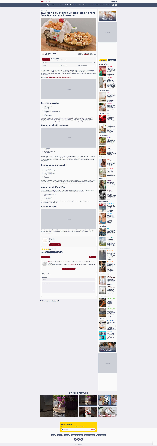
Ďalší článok (92, 257)
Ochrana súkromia (89, 435)
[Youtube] (114, 1)
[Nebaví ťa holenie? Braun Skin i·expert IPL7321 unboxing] (88, 412)
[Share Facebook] (46, 252)
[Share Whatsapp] (49, 252)
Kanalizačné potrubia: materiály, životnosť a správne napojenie (110, 303)
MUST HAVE (109, 103)
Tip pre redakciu (101, 435)
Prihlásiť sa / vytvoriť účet (68, 268)
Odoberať (93, 429)
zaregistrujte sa (72, 264)
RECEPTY (109, 137)
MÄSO (59, 5)
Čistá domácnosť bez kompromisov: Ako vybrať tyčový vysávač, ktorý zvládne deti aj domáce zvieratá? (111, 326)
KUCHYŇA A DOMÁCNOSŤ (100, 5)
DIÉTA (79, 5)
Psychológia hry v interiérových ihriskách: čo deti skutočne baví (111, 232)
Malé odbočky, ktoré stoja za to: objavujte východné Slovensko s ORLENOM (111, 208)
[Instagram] (116, 1)
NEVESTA (109, 92)
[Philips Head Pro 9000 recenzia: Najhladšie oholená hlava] (107, 400)
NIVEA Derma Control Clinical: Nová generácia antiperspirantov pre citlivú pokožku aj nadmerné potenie (111, 219)
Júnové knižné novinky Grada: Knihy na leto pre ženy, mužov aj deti (111, 336)
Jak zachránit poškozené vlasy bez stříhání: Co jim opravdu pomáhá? (111, 163)
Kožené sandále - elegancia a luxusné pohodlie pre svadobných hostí (111, 108)
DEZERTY (74, 5)
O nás (53, 435)
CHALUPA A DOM (111, 298)
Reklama (67, 435)
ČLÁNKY (109, 180)
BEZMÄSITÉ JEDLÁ (66, 5)
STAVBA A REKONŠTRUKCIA (111, 277)
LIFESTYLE (109, 66)
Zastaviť (44, 65)
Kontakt (60, 435)
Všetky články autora (55, 244)
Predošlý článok (45, 257)
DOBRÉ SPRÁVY (110, 203)
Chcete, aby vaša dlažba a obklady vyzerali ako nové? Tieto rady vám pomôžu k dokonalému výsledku (111, 255)
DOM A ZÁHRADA (111, 238)
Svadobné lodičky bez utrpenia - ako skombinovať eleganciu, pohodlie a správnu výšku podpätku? (111, 97)
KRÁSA (108, 159)
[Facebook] (112, 1)
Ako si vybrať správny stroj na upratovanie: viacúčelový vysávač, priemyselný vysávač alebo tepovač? (111, 267)
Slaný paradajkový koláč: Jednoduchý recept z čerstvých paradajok (111, 151)
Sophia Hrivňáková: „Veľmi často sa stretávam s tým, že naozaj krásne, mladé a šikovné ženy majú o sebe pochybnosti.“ (111, 83)
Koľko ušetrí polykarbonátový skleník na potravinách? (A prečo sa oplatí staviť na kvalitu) (111, 242)
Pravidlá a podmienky (77, 435)
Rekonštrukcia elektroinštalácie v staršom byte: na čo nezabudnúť (111, 282)
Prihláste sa (51, 261)
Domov (42, 10)
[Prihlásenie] (113, 5)
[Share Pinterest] (55, 252)
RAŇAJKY (48, 5)
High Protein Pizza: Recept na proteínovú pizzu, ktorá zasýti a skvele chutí (111, 141)
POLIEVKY (54, 5)
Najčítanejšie (103, 60)
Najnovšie (112, 60)
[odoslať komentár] (93, 291)
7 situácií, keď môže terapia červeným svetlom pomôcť (111, 119)
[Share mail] (61, 252)
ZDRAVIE (109, 115)
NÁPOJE (84, 5)
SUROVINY (90, 5)
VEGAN (109, 5)
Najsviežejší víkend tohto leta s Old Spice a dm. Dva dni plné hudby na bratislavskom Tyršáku (111, 71)
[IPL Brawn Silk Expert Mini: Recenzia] (107, 412)
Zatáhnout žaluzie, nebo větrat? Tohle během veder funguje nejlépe (111, 173)
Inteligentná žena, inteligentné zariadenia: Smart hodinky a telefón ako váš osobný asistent (111, 195)
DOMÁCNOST (110, 168)
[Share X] (52, 252)
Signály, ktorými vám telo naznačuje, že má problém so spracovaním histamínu (111, 129)
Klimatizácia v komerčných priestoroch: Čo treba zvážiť (110, 291)
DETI (108, 228)
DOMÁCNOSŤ (110, 250)
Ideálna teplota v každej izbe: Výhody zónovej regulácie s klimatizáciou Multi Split (111, 313)
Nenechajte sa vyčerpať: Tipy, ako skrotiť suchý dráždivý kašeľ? (111, 184)
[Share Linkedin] (58, 252)
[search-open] (116, 5)
